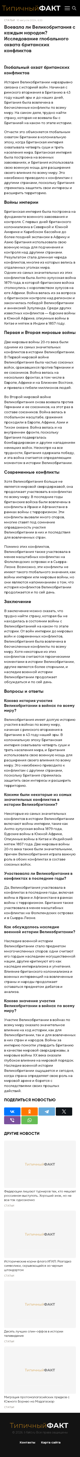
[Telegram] (47, 1111)
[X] (64, 1111)
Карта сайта (51, 1442)
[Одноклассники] (29, 1111)
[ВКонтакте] (12, 1111)
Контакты (27, 1442)
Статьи (9, 20)
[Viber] (12, 1120)
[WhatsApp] (29, 1120)
